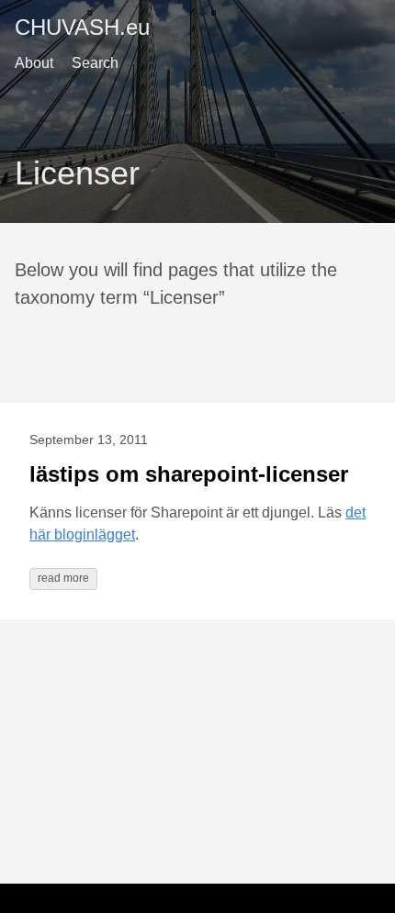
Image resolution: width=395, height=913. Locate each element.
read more (63, 578)
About (34, 63)
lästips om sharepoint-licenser (188, 474)
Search (95, 63)
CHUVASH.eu (82, 27)
